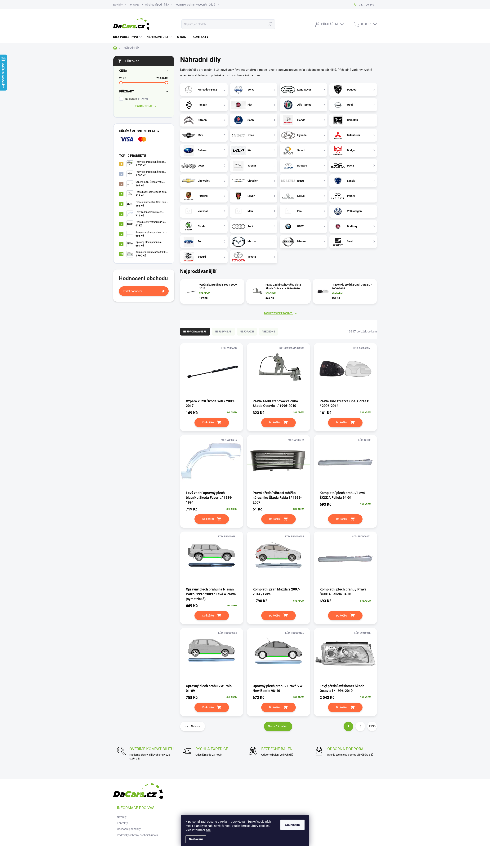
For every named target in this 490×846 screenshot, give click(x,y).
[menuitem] (128, 37)
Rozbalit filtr (144, 106)
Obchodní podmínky (157, 4)
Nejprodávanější (195, 331)
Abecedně (268, 331)
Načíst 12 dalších (278, 726)
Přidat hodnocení (133, 291)
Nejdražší (247, 331)
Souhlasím (292, 825)
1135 (372, 726)
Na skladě (136, 98)
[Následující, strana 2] (360, 726)
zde (208, 830)
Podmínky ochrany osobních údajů (195, 4)
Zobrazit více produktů (278, 313)
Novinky (118, 4)
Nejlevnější (223, 331)
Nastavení (196, 839)
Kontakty (133, 4)
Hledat (270, 24)
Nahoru (195, 726)
